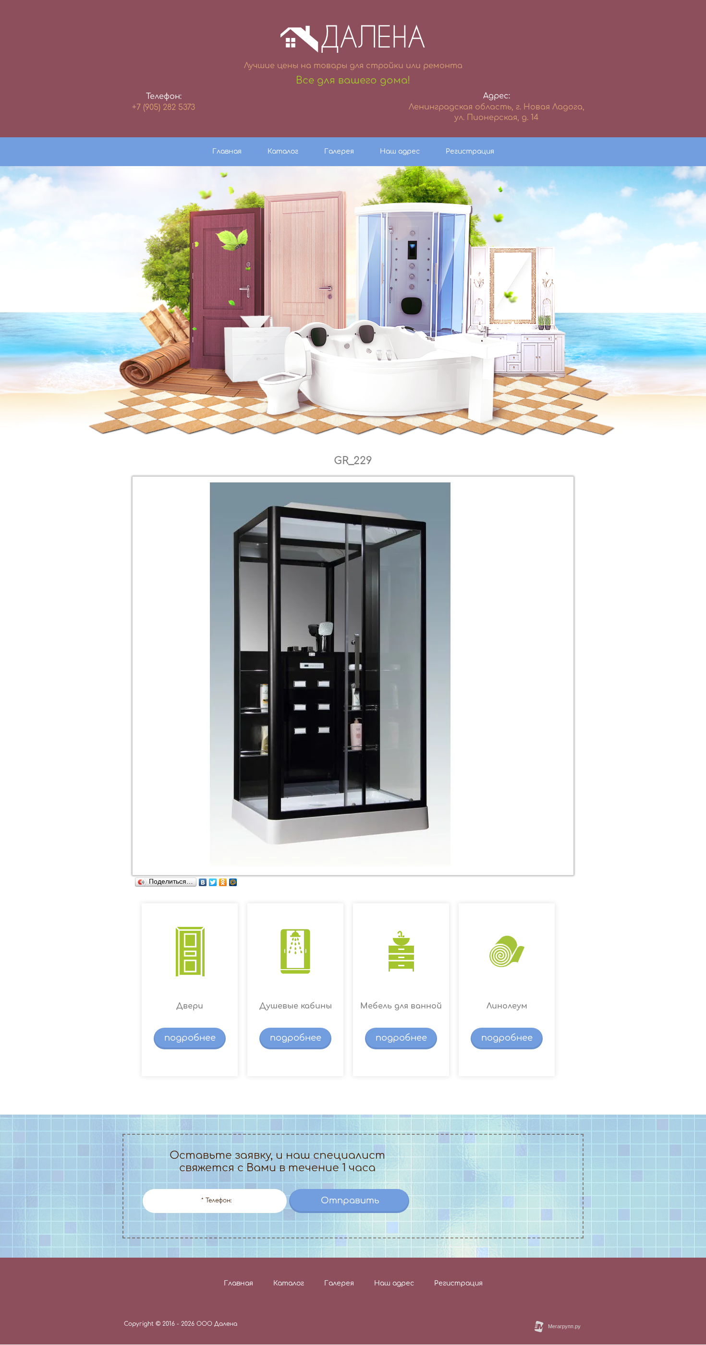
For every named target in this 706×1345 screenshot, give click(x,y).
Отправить (350, 1200)
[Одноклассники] (223, 882)
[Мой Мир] (233, 882)
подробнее (190, 1038)
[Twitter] (213, 882)
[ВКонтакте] (203, 882)
